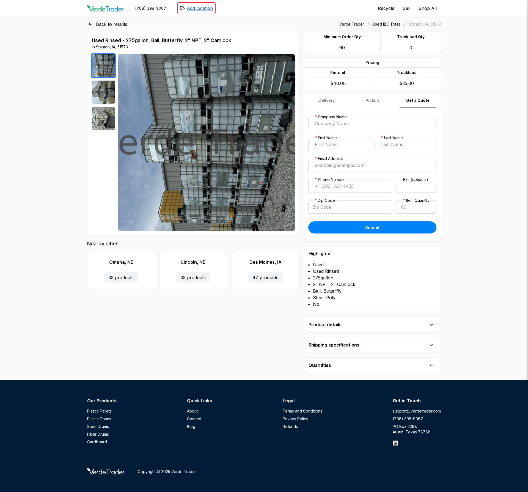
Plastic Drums (99, 418)
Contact (194, 418)
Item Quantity (416, 200)
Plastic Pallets (99, 411)
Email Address (329, 158)
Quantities (320, 365)
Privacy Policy (295, 418)
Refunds (290, 426)
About (192, 411)
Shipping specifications (334, 345)
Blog (191, 426)
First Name (326, 137)
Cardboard (97, 441)
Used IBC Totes (386, 24)
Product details (325, 324)
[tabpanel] (372, 174)
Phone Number (330, 179)
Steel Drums (98, 426)
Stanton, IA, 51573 (425, 24)
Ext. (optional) (415, 179)
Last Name (392, 137)
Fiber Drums (98, 434)
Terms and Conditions (302, 411)
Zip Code (325, 200)
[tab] (327, 100)
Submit (372, 227)
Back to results (111, 24)
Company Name (331, 116)
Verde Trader (351, 24)
